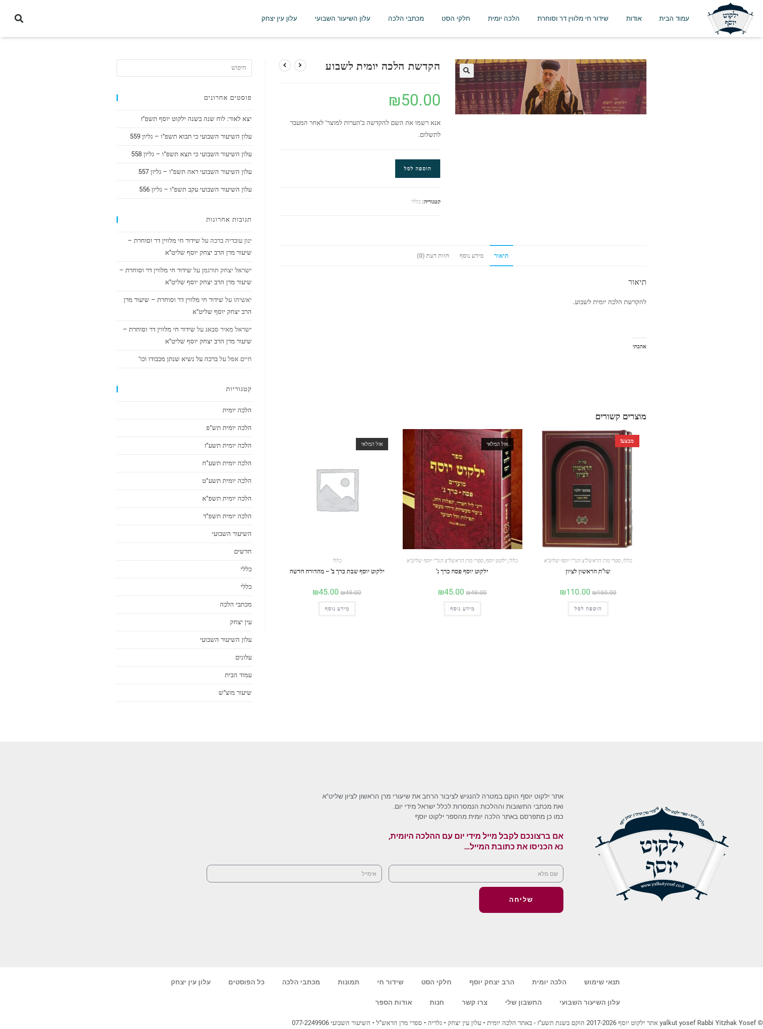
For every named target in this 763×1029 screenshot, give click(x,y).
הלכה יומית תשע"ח (227, 463)
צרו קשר (474, 1002)
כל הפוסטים (246, 982)
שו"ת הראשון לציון (588, 571)
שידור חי (390, 982)
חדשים (243, 551)
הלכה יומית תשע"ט (227, 481)
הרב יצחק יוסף (491, 982)
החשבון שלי (523, 1002)
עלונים (243, 657)
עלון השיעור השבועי (342, 19)
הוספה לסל (417, 169)
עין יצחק (241, 622)
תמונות (348, 982)
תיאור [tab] (501, 255)
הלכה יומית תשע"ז (228, 445)
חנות (437, 1002)
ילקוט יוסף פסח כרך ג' (462, 571)
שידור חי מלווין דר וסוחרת (572, 19)
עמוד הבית (674, 19)
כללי (416, 201)
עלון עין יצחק (279, 19)
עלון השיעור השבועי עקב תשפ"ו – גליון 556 (195, 189)
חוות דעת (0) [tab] (433, 255)
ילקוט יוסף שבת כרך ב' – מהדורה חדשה (337, 571)
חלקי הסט (456, 19)
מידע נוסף (337, 609)
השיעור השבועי (232, 534)
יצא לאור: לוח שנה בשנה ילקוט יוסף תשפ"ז (196, 119)
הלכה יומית (504, 19)
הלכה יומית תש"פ (229, 428)
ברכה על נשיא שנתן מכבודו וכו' (178, 359)
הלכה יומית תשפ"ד (227, 516)
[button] (18, 18)
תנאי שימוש (602, 982)
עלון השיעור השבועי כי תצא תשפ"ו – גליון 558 (191, 154)
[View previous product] (300, 65)
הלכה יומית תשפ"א (227, 498)
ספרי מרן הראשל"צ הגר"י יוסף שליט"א (445, 561)
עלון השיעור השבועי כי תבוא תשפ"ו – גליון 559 (191, 136)
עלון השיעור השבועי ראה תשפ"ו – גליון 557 (195, 172)
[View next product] (285, 65)
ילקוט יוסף (496, 561)
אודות (634, 19)
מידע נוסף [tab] (471, 255)
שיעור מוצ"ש (235, 693)
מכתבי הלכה (406, 19)
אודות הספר (393, 1002)
